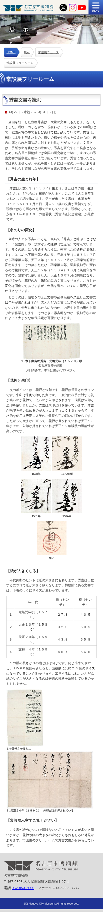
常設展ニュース (48, 52)
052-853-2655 (23, 888)
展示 (27, 52)
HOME (11, 52)
